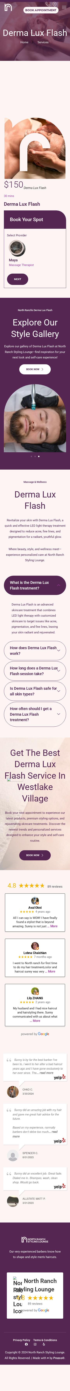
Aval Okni (35, 908)
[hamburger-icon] (64, 8)
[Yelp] (43, 1344)
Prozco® (59, 1358)
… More (52, 926)
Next (17, 279)
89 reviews (54, 886)
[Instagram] (35, 1344)
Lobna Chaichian (35, 953)
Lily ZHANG (35, 998)
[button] (31, 456)
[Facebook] (26, 1344)
